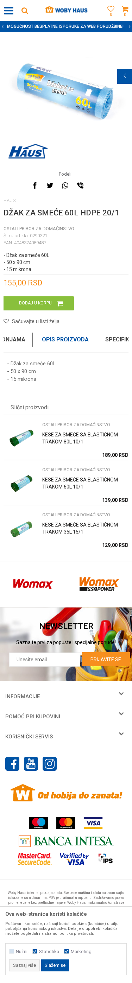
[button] (25, 10)
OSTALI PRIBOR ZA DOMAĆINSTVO (39, 228)
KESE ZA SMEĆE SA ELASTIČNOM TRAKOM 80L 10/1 (80, 438)
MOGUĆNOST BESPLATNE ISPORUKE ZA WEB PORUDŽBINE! (65, 26)
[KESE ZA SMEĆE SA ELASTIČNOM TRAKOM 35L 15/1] (21, 529)
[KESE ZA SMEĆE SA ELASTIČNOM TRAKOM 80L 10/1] (21, 439)
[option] (66, 26)
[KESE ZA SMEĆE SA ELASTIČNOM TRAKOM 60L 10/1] (21, 484)
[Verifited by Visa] (74, 859)
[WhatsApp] (65, 185)
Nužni (21, 951)
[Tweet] (50, 185)
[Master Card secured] (35, 859)
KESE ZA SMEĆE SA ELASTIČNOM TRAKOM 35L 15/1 (80, 528)
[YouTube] (31, 764)
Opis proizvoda (65, 339)
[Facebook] (35, 185)
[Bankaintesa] (66, 841)
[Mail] (95, 185)
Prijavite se (105, 659)
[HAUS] (28, 151)
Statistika (49, 951)
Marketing (81, 951)
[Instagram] (50, 764)
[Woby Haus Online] (66, 10)
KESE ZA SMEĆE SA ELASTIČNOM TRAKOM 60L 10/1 (80, 483)
